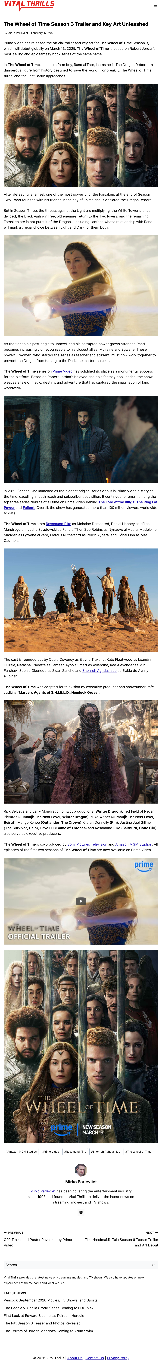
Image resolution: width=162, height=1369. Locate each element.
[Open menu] (155, 6)
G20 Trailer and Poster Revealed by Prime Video (38, 1239)
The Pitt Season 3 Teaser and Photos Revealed (42, 1323)
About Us (75, 1358)
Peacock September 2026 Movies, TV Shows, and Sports (51, 1300)
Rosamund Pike (58, 524)
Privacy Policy (118, 1358)
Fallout (29, 508)
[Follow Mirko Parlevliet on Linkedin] (81, 1212)
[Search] (154, 1265)
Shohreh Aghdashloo (99, 670)
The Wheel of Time (138, 1151)
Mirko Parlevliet (18, 33)
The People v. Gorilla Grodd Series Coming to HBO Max (48, 1308)
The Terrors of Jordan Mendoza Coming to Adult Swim (48, 1331)
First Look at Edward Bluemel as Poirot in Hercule (44, 1316)
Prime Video (62, 371)
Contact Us (95, 1358)
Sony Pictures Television (87, 844)
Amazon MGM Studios (133, 844)
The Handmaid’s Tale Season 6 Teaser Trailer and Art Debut (121, 1239)
